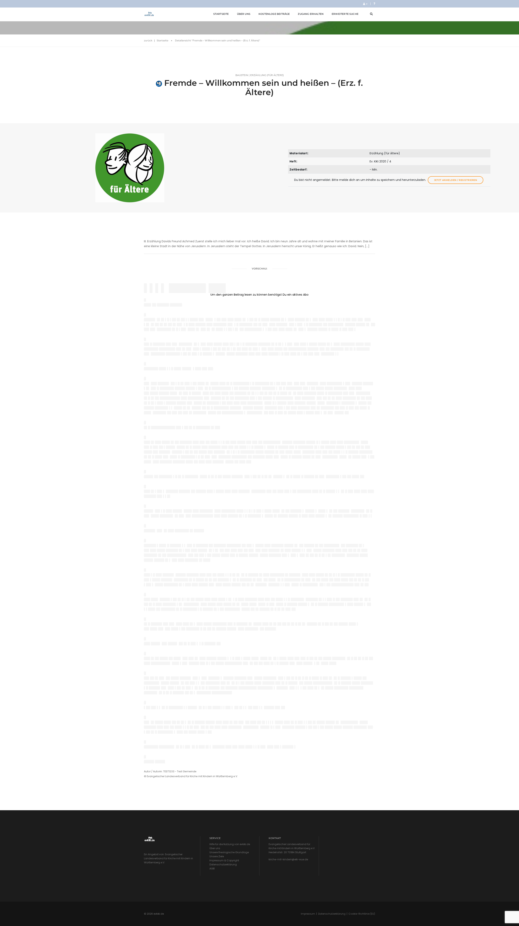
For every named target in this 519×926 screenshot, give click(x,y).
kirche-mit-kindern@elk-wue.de (288, 859)
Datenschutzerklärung (223, 864)
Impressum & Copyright (224, 860)
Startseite (221, 13)
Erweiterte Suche (345, 13)
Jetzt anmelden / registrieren (455, 180)
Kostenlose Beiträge (274, 13)
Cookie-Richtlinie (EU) (362, 913)
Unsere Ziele (216, 856)
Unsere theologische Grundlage (229, 852)
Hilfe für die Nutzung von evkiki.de (229, 844)
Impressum (308, 913)
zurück (148, 40)
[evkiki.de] (149, 14)
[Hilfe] (374, 3)
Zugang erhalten (311, 13)
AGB (212, 868)
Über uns (243, 13)
